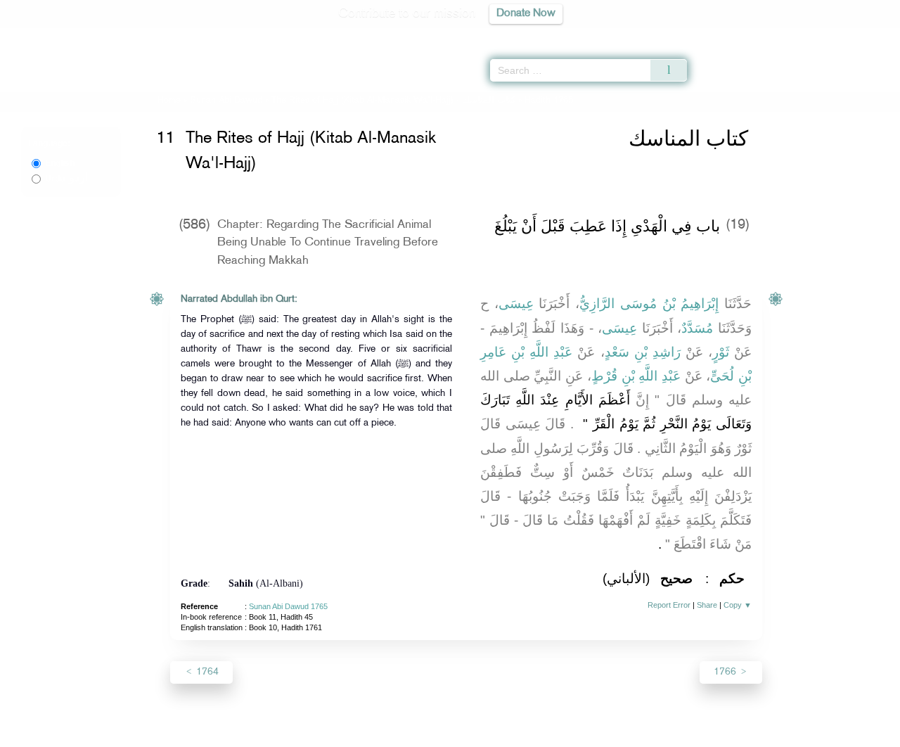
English (60, 163)
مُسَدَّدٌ (697, 328)
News (343, 734)
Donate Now (525, 13)
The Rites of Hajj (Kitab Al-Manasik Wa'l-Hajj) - (394, 100)
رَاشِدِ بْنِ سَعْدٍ (643, 352)
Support (385, 734)
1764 (206, 672)
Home (169, 100)
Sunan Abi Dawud (226, 100)
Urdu (66, 179)
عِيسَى (516, 303)
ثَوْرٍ (720, 352)
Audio (865, 35)
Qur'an (725, 35)
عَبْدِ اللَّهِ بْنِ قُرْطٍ (636, 376)
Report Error (669, 605)
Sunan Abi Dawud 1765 (288, 606)
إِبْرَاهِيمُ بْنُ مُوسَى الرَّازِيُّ (649, 303)
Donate (537, 734)
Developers (439, 734)
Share (707, 605)
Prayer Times (817, 35)
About (307, 734)
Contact (493, 734)
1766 (726, 672)
